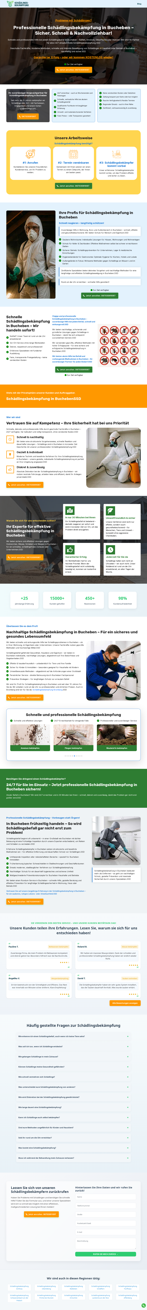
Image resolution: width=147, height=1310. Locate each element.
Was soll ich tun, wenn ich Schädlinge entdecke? (40, 1046)
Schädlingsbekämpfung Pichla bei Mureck (46, 1296)
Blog (139, 4)
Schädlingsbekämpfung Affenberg (127, 1296)
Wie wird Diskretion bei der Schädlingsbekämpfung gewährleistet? (48, 1097)
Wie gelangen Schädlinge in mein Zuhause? (38, 1056)
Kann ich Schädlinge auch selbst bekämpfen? (39, 1117)
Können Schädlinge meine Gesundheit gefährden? (41, 1067)
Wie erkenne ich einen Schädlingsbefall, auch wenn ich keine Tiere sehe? (51, 1036)
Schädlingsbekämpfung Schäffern (100, 1287)
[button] (65, 755)
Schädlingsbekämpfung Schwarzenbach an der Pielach (19, 1298)
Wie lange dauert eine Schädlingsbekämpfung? (40, 1107)
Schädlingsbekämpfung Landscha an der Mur (100, 1296)
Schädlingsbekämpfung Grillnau (19, 1287)
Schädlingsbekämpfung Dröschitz (73, 1296)
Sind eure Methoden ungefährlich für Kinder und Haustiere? (46, 1127)
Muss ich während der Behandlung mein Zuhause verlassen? (46, 1158)
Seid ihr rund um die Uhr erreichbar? (35, 1137)
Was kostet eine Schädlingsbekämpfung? (37, 1148)
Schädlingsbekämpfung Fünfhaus (127, 1287)
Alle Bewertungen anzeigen (125, 1003)
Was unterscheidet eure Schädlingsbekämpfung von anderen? (46, 1087)
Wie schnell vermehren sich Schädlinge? (36, 1077)
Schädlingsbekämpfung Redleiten (73, 1287)
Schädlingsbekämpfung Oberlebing (46, 1287)
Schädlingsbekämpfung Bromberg (47, 690)
